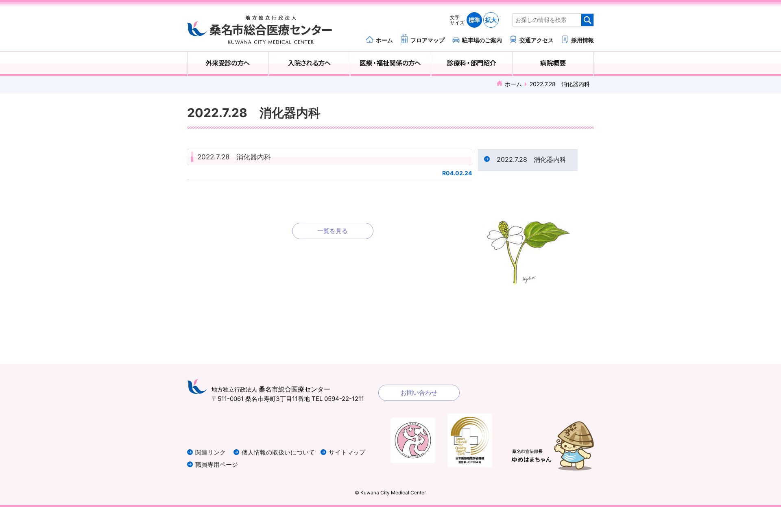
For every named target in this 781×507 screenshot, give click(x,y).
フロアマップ (427, 40)
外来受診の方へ (228, 64)
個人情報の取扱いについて (278, 452)
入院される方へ (309, 64)
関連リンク (210, 452)
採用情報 (582, 40)
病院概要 (553, 64)
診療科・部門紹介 (472, 64)
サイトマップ (347, 452)
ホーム (384, 40)
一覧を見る (332, 231)
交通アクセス (536, 40)
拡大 (491, 19)
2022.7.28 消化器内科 (234, 157)
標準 (474, 19)
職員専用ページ (216, 464)
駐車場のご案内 (482, 40)
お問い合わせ (419, 392)
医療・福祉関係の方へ (391, 64)
